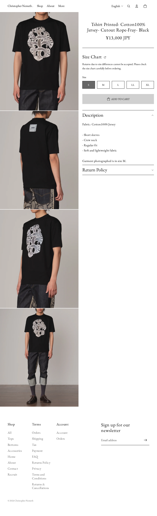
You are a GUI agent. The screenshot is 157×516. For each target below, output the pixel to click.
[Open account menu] (136, 6)
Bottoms (13, 445)
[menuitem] (61, 6)
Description (92, 115)
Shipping (37, 439)
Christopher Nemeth (24, 500)
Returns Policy (41, 463)
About (12, 463)
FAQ (35, 457)
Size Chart (92, 57)
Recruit (12, 474)
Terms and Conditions (39, 476)
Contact (13, 468)
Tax (34, 445)
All (9, 433)
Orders (36, 433)
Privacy (36, 468)
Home (12, 457)
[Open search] (128, 6)
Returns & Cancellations (40, 486)
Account (61, 433)
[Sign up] (145, 440)
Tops (11, 439)
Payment (37, 451)
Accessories (15, 451)
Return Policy (94, 170)
